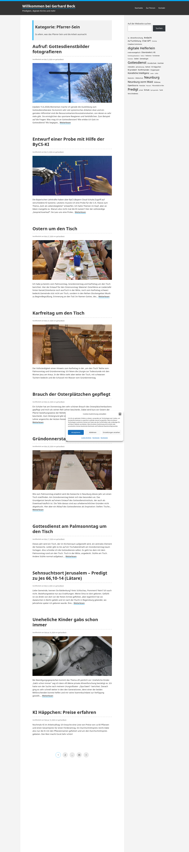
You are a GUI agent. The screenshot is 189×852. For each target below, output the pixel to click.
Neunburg (151, 77)
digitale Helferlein (141, 48)
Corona (154, 41)
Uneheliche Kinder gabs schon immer (65, 622)
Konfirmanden (143, 70)
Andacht (148, 37)
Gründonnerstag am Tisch (60, 439)
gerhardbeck (59, 59)
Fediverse (148, 56)
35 (80, 756)
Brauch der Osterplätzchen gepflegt (71, 394)
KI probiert (132, 70)
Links (156, 73)
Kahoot (147, 67)
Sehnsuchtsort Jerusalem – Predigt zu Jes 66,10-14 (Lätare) (69, 575)
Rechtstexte (96, 438)
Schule (146, 90)
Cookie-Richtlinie (86, 438)
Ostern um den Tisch (54, 229)
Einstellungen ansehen (111, 432)
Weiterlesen (65, 122)
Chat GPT (146, 40)
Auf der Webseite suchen (139, 23)
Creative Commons (135, 44)
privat (141, 90)
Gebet (136, 59)
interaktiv (131, 67)
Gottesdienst (137, 62)
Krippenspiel (154, 70)
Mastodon (131, 78)
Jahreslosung (140, 67)
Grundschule (151, 63)
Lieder (152, 73)
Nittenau (157, 82)
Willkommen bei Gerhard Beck (48, 6)
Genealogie (144, 59)
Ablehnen (92, 432)
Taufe (161, 90)
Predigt (133, 89)
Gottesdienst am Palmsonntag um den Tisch (69, 528)
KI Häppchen (156, 67)
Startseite (139, 8)
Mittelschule (139, 78)
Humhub (161, 63)
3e (128, 38)
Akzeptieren (75, 432)
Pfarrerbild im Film (158, 86)
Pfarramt (148, 85)
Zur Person (150, 8)
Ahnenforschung (136, 38)
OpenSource (133, 85)
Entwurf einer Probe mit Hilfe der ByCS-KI (68, 141)
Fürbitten (130, 59)
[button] (120, 414)
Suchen (159, 28)
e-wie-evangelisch (134, 52)
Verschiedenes (133, 94)
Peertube (142, 86)
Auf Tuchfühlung (134, 41)
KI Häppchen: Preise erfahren (64, 712)
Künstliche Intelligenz (138, 73)
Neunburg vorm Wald (140, 81)
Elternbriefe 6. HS (148, 52)
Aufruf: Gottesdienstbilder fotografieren (60, 49)
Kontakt (161, 8)
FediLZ (142, 56)
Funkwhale (156, 56)
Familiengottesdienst (134, 56)
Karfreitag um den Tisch (58, 313)
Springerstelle (154, 90)
